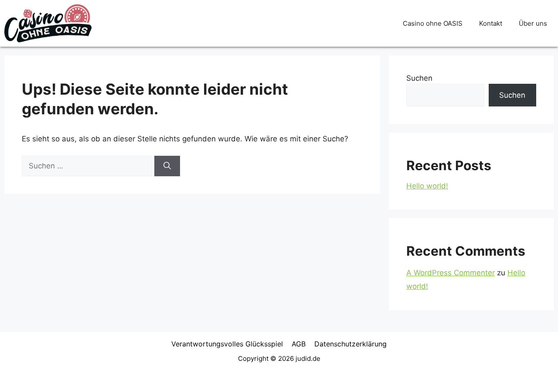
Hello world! (427, 186)
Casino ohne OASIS (433, 23)
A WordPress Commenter (450, 272)
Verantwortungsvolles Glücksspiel (227, 343)
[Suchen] (167, 166)
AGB (299, 343)
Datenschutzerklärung (350, 343)
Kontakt (490, 23)
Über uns (533, 23)
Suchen (419, 78)
